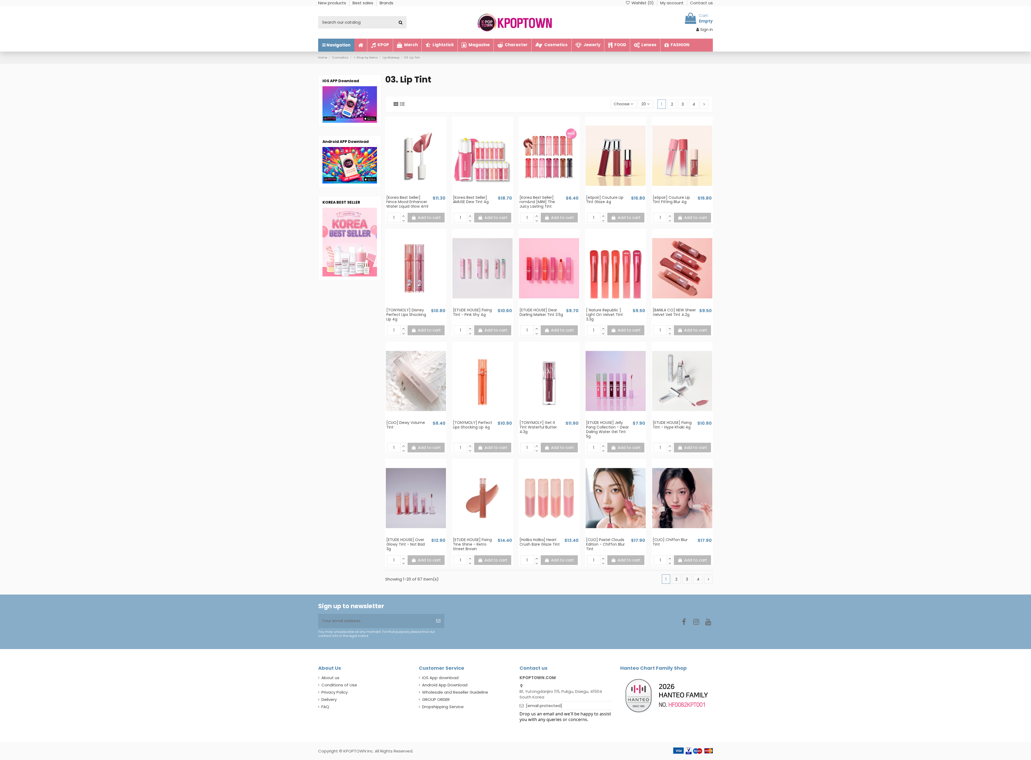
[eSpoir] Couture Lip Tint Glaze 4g (604, 200)
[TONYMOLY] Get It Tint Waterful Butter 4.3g (538, 427)
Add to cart (429, 217)
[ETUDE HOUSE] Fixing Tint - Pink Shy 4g (472, 312)
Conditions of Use (339, 685)
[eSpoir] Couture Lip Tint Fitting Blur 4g (671, 200)
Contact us (701, 3)
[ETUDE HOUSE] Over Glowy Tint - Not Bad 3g (405, 544)
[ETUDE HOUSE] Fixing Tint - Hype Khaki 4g (672, 425)
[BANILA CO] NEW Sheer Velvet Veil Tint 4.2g (674, 312)
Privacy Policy (334, 692)
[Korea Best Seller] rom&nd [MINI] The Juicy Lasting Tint (537, 202)
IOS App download (440, 677)
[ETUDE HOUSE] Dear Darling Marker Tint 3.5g (541, 312)
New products (332, 3)
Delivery (329, 699)
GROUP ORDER (436, 699)
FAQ (325, 706)
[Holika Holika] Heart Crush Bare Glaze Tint (540, 542)
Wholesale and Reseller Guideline (455, 692)
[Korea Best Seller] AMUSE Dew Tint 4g (471, 200)
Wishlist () (642, 3)
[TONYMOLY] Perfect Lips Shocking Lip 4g (472, 425)
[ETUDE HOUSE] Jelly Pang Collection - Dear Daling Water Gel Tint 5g (607, 429)
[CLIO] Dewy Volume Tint (405, 425)
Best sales (363, 3)
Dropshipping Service (443, 706)
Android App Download (444, 685)
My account (672, 3)
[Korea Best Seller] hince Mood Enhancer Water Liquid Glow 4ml (407, 202)
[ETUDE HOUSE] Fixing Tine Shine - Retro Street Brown (472, 544)
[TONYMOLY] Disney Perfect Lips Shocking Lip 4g (406, 314)
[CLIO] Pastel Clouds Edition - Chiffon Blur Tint (605, 544)
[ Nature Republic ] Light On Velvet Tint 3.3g (604, 314)
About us (330, 677)
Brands (386, 3)
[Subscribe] (438, 621)
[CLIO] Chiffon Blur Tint (670, 542)
